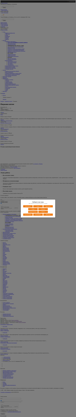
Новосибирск (28, 206)
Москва (43, 211)
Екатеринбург (38, 214)
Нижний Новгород (33, 211)
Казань (38, 206)
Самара (33, 209)
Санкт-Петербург (28, 214)
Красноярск (48, 206)
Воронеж (43, 209)
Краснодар (48, 214)
